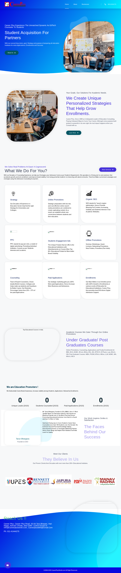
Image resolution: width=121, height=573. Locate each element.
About (75, 4)
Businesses (85, 4)
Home (67, 4)
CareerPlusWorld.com (58, 570)
